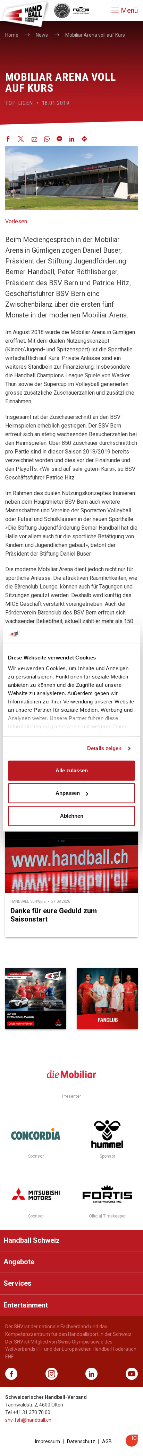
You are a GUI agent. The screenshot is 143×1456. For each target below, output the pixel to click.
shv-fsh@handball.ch (28, 1420)
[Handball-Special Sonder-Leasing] (35, 998)
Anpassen (68, 793)
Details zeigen (104, 748)
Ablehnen (71, 816)
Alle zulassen (72, 770)
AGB (107, 1441)
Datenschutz (81, 1441)
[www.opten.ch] (132, 1444)
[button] (124, 10)
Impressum (47, 1441)
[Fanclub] (107, 998)
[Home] (24, 14)
